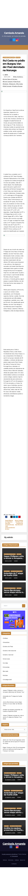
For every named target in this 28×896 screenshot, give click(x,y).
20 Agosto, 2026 (10, 832)
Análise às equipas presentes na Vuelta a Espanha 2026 (14, 830)
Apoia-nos (22, 860)
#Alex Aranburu (18, 77)
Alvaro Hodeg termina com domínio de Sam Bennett (19, 523)
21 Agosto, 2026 (10, 797)
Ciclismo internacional (8, 57)
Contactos (14, 863)
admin (6, 74)
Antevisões (6, 571)
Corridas (5, 663)
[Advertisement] (14, 14)
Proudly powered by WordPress (10, 854)
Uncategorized (7, 679)
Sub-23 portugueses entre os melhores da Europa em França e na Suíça (14, 741)
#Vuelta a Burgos (17, 86)
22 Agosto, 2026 (10, 779)
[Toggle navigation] (15, 47)
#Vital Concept (7, 86)
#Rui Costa (19, 84)
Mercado (5, 671)
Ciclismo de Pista (8, 646)
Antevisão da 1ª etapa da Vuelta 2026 (13, 574)
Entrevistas (6, 667)
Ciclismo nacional (8, 655)
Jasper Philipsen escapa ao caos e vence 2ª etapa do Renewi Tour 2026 (13, 717)
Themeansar (15, 856)
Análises (5, 638)
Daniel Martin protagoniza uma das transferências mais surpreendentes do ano (9, 525)
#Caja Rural (16, 81)
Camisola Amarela (14, 33)
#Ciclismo (5, 84)
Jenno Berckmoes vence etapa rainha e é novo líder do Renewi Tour (12, 703)
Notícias (18, 57)
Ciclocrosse (6, 659)
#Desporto (12, 84)
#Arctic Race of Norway (10, 79)
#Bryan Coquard (8, 81)
